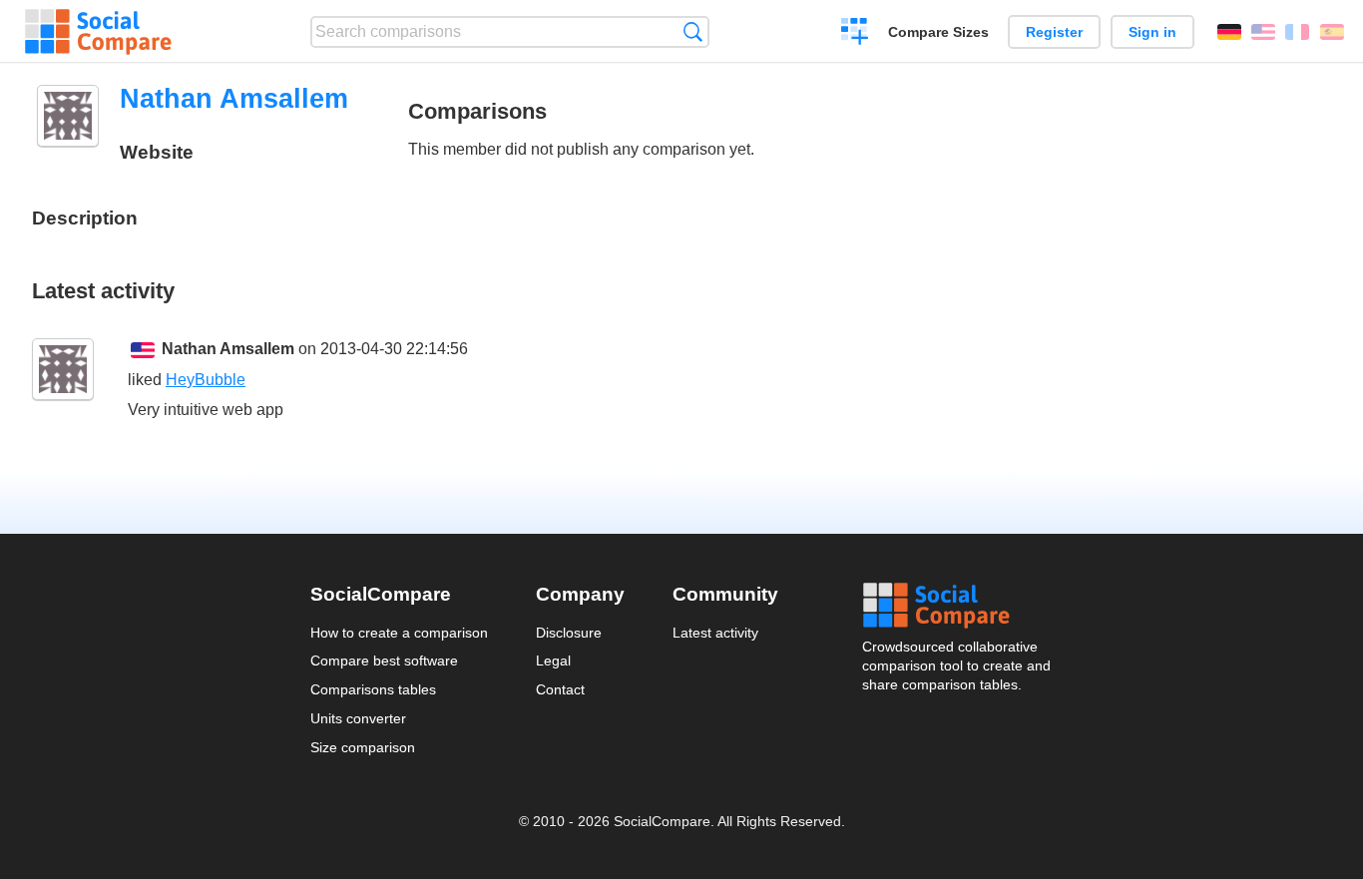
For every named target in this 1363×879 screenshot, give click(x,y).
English (1263, 32)
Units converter (358, 718)
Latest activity (715, 633)
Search (692, 31)
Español (1332, 32)
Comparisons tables (373, 689)
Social (958, 606)
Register (1054, 32)
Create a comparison (854, 34)
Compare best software (384, 660)
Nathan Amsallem (228, 348)
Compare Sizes (938, 32)
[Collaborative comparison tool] (98, 32)
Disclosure (569, 633)
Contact (560, 689)
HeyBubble (205, 379)
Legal (553, 660)
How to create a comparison (399, 633)
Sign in (1152, 32)
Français (1297, 32)
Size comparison (362, 747)
